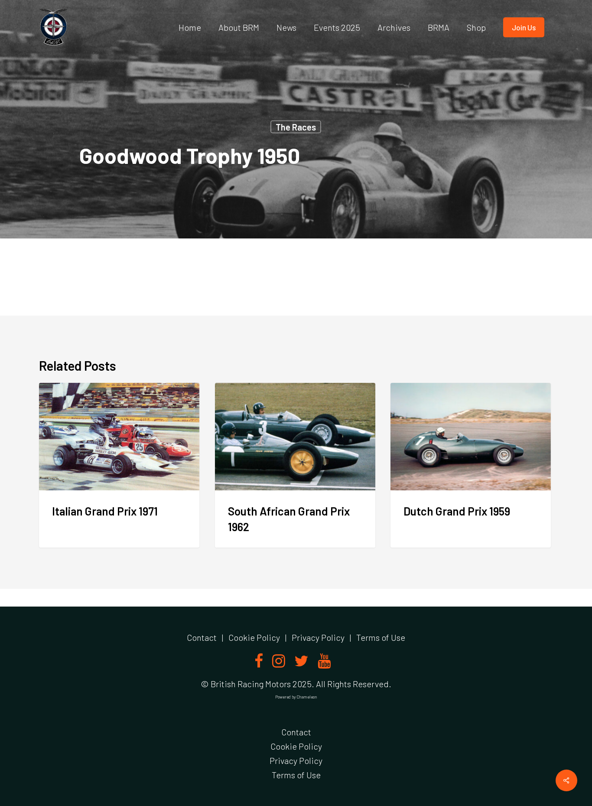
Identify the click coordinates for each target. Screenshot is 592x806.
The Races (296, 127)
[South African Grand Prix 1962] (295, 465)
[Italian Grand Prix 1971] (119, 465)
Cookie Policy (254, 637)
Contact (202, 637)
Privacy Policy (318, 637)
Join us (524, 27)
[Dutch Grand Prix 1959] (470, 465)
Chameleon (306, 696)
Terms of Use (380, 637)
